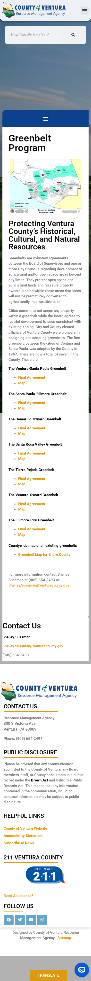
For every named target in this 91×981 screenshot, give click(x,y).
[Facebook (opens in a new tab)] (9, 920)
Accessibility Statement (23, 836)
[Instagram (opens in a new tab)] (42, 920)
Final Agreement (31, 377)
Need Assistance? (18, 896)
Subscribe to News (19, 843)
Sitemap (64, 938)
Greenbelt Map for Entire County (44, 554)
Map (21, 383)
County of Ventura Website (25, 828)
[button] (85, 11)
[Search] (73, 35)
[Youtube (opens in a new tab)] (31, 920)
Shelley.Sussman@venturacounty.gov (38, 585)
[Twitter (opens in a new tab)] (20, 920)
